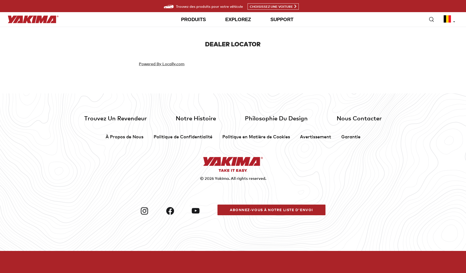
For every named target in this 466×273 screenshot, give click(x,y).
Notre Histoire (196, 118)
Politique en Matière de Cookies (256, 136)
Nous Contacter (359, 118)
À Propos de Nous (124, 136)
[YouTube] (203, 211)
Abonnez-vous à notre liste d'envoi (271, 210)
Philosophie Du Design (276, 118)
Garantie (350, 136)
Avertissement (315, 136)
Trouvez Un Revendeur (115, 118)
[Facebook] (177, 211)
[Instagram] (151, 211)
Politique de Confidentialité (183, 136)
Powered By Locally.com (161, 63)
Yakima (222, 178)
